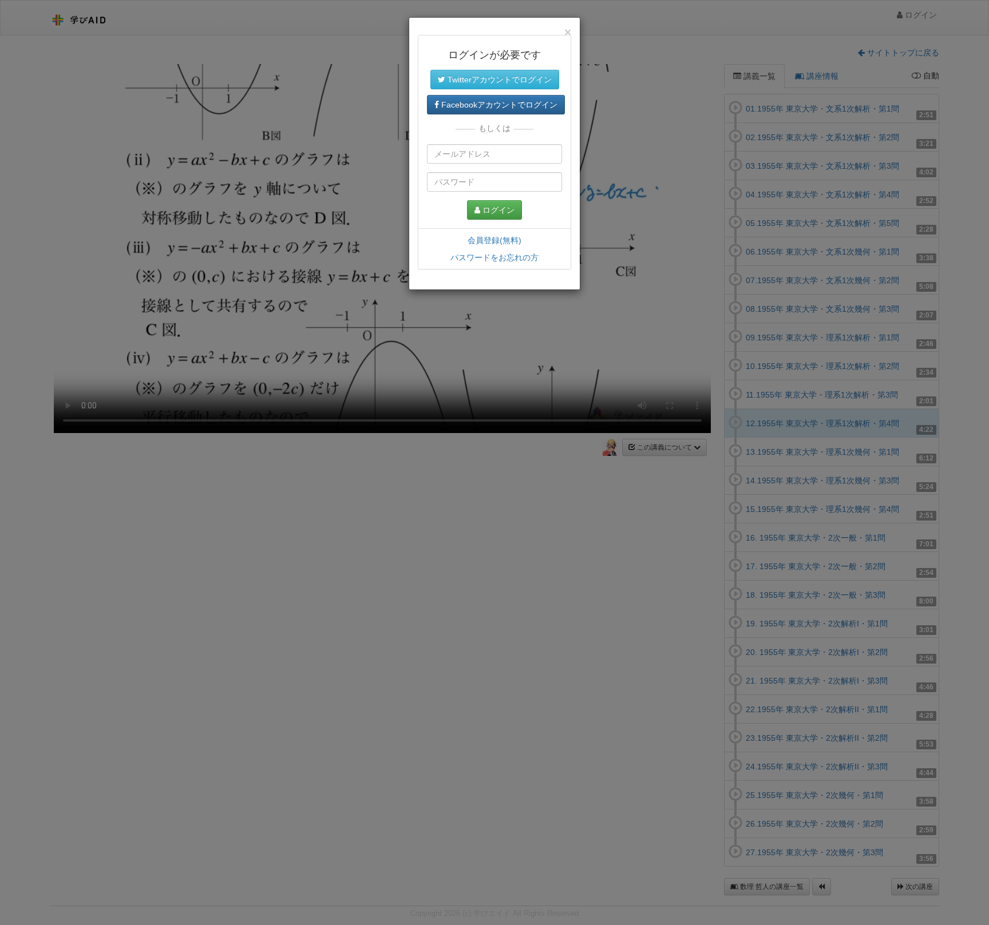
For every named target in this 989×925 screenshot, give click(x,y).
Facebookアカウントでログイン (498, 104)
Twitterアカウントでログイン (498, 79)
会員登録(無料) (494, 240)
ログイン (497, 210)
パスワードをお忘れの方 (494, 257)
